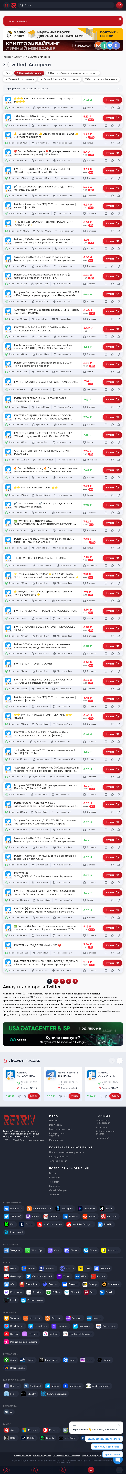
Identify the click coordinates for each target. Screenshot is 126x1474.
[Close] (120, 19)
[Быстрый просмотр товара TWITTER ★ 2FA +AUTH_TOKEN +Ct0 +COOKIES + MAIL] (106, 618)
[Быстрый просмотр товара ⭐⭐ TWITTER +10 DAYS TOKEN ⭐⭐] (106, 495)
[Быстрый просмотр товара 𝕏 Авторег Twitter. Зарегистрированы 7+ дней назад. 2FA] (106, 319)
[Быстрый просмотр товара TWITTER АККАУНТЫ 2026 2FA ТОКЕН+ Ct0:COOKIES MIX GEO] (106, 636)
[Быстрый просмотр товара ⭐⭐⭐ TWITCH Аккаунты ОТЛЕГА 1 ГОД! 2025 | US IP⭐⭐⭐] (106, 108)
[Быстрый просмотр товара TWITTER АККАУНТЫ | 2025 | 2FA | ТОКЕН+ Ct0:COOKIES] (106, 389)
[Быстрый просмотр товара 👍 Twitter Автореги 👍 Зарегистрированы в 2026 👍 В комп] (106, 143)
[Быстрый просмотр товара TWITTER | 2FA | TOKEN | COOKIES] (106, 671)
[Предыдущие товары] (112, 1060)
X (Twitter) (20, 57)
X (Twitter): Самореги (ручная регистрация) (72, 73)
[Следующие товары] (119, 1060)
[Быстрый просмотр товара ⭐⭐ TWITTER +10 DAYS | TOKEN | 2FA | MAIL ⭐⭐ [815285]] (106, 724)
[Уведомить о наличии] (119, 108)
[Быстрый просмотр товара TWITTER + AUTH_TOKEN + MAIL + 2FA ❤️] (106, 953)
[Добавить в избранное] (112, 108)
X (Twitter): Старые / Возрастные (59, 79)
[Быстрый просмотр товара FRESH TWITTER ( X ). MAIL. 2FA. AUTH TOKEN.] (106, 566)
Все (8, 73)
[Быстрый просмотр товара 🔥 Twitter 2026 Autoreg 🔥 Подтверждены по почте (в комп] (106, 478)
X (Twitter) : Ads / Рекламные (101, 79)
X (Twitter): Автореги (29, 73)
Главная (7, 57)
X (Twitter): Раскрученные (20, 79)
